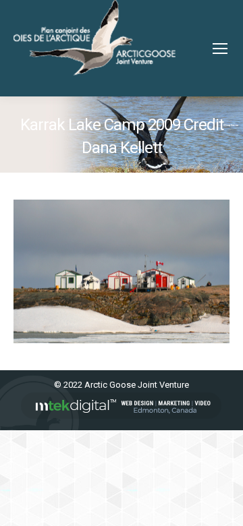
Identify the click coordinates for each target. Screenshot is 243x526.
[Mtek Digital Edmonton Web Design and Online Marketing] (121, 416)
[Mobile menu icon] (220, 48)
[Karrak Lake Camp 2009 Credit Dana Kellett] (122, 271)
